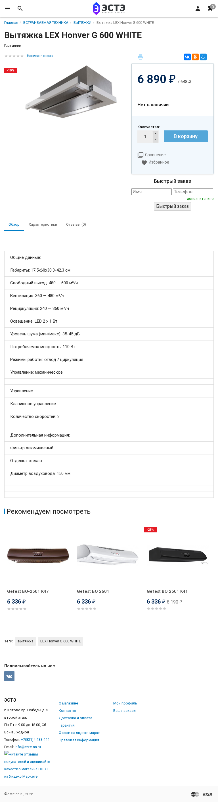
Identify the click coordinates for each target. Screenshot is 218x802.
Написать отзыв (40, 56)
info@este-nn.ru (28, 747)
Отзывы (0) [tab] (76, 224)
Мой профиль (125, 703)
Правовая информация (79, 740)
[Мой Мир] (203, 57)
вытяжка (25, 641)
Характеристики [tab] (43, 224)
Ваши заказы (124, 710)
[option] (39, 574)
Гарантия (67, 725)
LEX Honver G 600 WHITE (60, 641)
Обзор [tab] (14, 224)
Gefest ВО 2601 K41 (167, 591)
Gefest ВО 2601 (93, 591)
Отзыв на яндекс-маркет (80, 733)
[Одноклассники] (195, 57)
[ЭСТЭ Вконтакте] (9, 676)
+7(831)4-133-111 (35, 739)
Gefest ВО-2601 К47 (28, 591)
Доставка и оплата (75, 718)
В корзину (186, 136)
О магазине (68, 703)
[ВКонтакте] (187, 57)
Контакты (67, 710)
